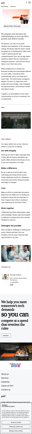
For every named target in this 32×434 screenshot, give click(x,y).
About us (13, 6)
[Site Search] (26, 2)
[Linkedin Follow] (15, 366)
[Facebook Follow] (12, 366)
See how (5, 335)
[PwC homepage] (3, 2)
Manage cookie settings (16, 431)
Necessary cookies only (16, 426)
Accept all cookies (16, 422)
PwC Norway (4, 6)
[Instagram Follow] (19, 366)
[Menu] (29, 2)
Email (11, 284)
